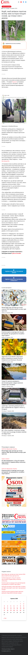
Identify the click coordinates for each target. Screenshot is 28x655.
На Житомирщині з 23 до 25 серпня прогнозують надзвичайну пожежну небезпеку (13, 462)
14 (17, 608)
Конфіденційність (6, 651)
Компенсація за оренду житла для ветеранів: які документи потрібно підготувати (13, 333)
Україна (15, 449)
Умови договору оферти (8, 649)
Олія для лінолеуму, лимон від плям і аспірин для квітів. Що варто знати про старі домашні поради (14, 588)
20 (14, 610)
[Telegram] (26, 2)
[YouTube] (21, 2)
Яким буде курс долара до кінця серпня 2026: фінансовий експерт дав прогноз (14, 309)
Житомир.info (5, 161)
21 (17, 610)
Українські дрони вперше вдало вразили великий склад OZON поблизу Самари (12, 592)
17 (4, 610)
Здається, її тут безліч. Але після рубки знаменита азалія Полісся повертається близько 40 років (12, 358)
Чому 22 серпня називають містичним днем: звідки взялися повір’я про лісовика (12, 382)
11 (7, 608)
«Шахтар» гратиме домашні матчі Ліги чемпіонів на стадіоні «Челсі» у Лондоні (13, 407)
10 (4, 608)
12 (10, 608)
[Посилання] (5, 2)
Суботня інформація (7, 449)
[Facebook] (23, 2)
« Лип (4, 618)
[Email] (19, 2)
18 (7, 610)
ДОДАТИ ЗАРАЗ (7, 46)
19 (10, 610)
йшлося (14, 82)
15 (20, 608)
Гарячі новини (5, 459)
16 (23, 608)
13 (14, 608)
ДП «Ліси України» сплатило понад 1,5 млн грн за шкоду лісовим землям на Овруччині (14, 432)
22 (20, 610)
